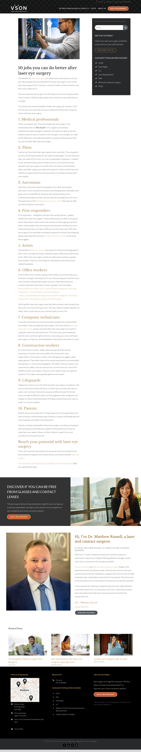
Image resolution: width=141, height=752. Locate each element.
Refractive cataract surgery (109, 82)
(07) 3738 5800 (61, 683)
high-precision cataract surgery (105, 567)
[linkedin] (68, 745)
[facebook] (64, 745)
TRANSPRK (59, 701)
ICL (99, 70)
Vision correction (82, 567)
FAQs (100, 86)
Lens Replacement (105, 74)
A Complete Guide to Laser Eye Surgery (28, 645)
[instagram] (72, 745)
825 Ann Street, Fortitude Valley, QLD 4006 (19, 706)
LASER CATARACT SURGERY (65, 714)
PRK (100, 78)
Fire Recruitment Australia (55, 236)
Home (96, 21)
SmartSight (102, 67)
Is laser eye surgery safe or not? (113, 645)
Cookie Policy (79, 741)
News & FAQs (18, 729)
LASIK (100, 21)
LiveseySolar (93, 741)
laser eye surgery (38, 78)
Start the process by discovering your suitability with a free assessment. (45, 463)
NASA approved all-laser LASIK (49, 201)
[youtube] (76, 745)
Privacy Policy (71, 741)
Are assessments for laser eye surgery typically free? (70, 645)
